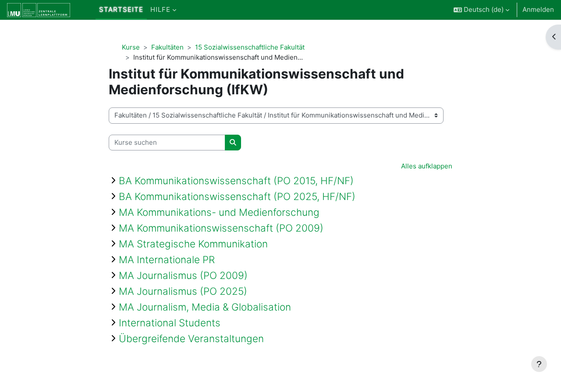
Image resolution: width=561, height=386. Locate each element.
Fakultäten (167, 47)
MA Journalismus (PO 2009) (183, 275)
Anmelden (538, 9)
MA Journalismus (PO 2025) (183, 291)
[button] (481, 10)
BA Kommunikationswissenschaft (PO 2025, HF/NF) (237, 196)
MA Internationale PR (167, 259)
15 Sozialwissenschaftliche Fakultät (250, 47)
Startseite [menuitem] (121, 9)
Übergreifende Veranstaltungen (191, 338)
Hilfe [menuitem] (160, 9)
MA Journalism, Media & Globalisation (205, 307)
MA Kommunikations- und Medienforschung (219, 212)
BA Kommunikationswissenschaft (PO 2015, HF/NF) (236, 180)
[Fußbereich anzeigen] (539, 364)
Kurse (131, 47)
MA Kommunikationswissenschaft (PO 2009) (221, 228)
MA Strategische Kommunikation (193, 244)
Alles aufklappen (426, 166)
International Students (169, 323)
